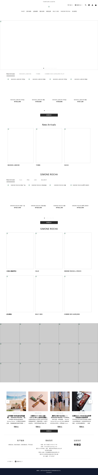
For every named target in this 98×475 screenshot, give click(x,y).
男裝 (28, 180)
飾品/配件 (44, 180)
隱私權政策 (24, 444)
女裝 (35, 180)
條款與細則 (17, 444)
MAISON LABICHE (25, 74)
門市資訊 (30, 444)
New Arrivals (11, 74)
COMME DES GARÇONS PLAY (54, 74)
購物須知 (11, 444)
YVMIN (38, 74)
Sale (20, 180)
